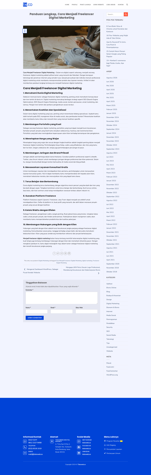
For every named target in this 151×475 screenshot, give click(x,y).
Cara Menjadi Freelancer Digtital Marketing (69, 261)
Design (109, 299)
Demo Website (98, 4)
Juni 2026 (110, 82)
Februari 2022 (111, 224)
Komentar (29, 290)
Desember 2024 (112, 117)
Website (109, 351)
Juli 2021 (109, 252)
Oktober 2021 (111, 240)
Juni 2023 (110, 161)
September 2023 (112, 149)
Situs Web (79, 308)
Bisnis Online (111, 288)
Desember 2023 (112, 137)
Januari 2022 (111, 228)
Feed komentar (112, 371)
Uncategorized (111, 347)
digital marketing (87, 261)
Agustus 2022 (111, 200)
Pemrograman (111, 319)
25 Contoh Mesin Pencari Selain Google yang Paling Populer (116, 54)
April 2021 (110, 260)
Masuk (108, 363)
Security (109, 327)
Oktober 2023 (111, 145)
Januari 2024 (111, 133)
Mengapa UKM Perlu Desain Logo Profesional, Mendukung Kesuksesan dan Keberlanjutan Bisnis (81, 268)
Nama (28, 308)
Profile (74, 4)
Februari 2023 (111, 177)
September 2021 (112, 244)
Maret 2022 (110, 220)
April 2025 (110, 101)
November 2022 (112, 188)
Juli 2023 (109, 157)
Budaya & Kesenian (113, 295)
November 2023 (112, 141)
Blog (108, 292)
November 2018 (112, 268)
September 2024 (112, 129)
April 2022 (110, 216)
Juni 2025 (110, 93)
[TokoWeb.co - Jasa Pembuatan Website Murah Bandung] (35, 4)
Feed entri (110, 367)
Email (53, 308)
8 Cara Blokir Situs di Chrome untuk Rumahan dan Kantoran (116, 29)
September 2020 (112, 264)
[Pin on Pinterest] (65, 253)
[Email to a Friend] (61, 253)
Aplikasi (109, 284)
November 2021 (112, 236)
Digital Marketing (44, 261)
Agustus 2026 (111, 78)
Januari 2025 (111, 113)
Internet (109, 311)
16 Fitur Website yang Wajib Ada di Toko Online (117, 36)
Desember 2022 (112, 185)
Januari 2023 (111, 181)
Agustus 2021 (111, 248)
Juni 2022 (110, 208)
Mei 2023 (110, 165)
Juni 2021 (110, 256)
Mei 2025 (110, 97)
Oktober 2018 (111, 272)
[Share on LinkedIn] (69, 253)
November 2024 (112, 121)
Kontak (121, 4)
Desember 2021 (112, 232)
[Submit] (126, 14)
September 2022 (112, 196)
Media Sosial (111, 315)
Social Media (111, 335)
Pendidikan (110, 323)
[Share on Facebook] (54, 253)
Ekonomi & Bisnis (112, 307)
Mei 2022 (110, 212)
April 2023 (110, 169)
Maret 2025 (110, 105)
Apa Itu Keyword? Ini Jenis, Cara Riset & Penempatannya (116, 44)
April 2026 (110, 90)
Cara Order (110, 4)
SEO (108, 331)
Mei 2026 (110, 86)
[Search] (127, 5)
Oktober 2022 (111, 192)
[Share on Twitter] (58, 253)
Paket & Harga (85, 4)
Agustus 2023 (111, 153)
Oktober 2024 (111, 125)
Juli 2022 (109, 204)
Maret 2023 (110, 173)
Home (67, 4)
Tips (108, 343)
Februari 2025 (111, 109)
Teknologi (110, 339)
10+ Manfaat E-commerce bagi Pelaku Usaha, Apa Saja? (116, 63)
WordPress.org (112, 375)
